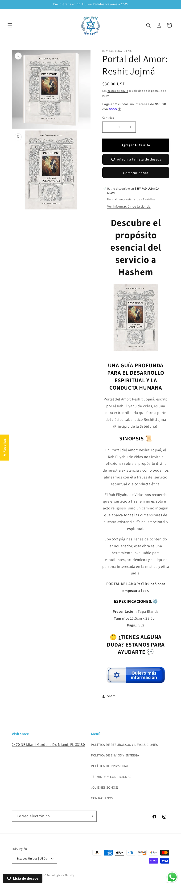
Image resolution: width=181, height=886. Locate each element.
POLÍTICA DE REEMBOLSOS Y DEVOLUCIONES (124, 745)
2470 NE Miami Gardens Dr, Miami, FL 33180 (48, 744)
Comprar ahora (135, 172)
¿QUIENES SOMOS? (105, 787)
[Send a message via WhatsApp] (172, 877)
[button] (10, 25)
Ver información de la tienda (129, 206)
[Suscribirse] (91, 816)
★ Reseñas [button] (4, 447)
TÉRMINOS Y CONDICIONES (111, 777)
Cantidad (108, 118)
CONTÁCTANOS (102, 798)
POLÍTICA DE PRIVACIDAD (110, 766)
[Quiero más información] (135, 681)
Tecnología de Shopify (60, 875)
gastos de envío (117, 90)
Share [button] (111, 696)
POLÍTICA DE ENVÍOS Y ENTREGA (115, 755)
